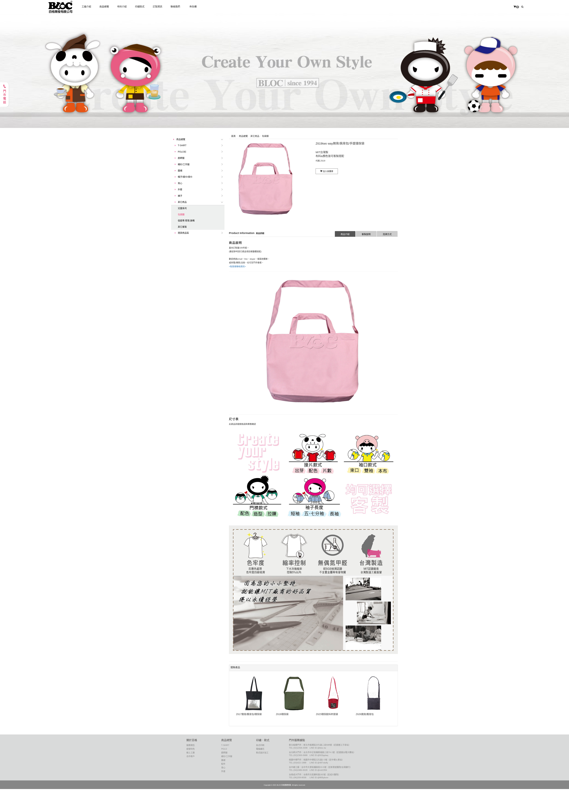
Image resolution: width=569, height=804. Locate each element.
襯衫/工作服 (184, 164)
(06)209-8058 (299, 777)
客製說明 (366, 234)
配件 (223, 764)
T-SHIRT (182, 145)
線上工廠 (190, 752)
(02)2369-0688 (300, 755)
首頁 (233, 136)
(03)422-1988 (299, 762)
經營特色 (190, 749)
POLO (224, 749)
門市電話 (4, 97)
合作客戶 (190, 756)
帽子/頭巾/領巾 (185, 177)
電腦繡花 (260, 749)
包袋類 (181, 214)
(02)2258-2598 (300, 748)
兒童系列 (182, 208)
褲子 (180, 196)
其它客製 (182, 226)
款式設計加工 (262, 752)
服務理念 (190, 745)
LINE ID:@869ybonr (319, 777)
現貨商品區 (183, 233)
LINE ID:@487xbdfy (319, 762)
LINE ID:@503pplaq (319, 755)
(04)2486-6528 (300, 770)
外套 (180, 189)
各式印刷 (260, 745)
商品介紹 (345, 234)
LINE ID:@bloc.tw (318, 748)
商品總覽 (180, 139)
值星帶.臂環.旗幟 (186, 220)
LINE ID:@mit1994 (318, 770)
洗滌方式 (387, 234)
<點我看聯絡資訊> (237, 266)
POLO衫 (182, 151)
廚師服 (181, 158)
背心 (180, 183)
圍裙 (180, 170)
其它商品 (182, 202)
